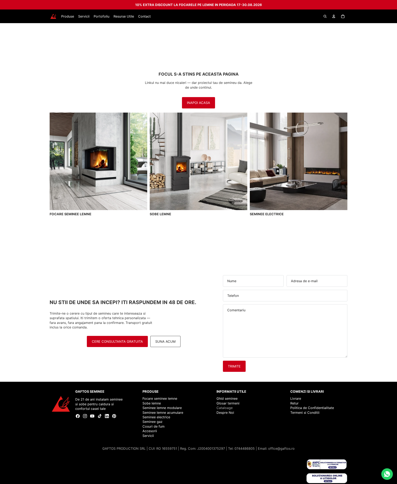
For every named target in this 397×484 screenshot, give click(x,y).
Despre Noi (225, 412)
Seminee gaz (152, 422)
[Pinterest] (114, 416)
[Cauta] (325, 16)
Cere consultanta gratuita (117, 341)
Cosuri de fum (153, 426)
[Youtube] (92, 416)
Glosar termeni (227, 403)
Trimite (234, 366)
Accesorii (149, 431)
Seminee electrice (156, 417)
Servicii (148, 436)
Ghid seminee (227, 399)
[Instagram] (85, 416)
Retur (294, 403)
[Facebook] (77, 416)
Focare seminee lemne (159, 399)
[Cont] (333, 16)
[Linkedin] (106, 416)
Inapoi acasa (198, 103)
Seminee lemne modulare (162, 408)
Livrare (295, 399)
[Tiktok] (99, 416)
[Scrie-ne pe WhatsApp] (387, 474)
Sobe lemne (151, 403)
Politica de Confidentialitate (312, 408)
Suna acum (165, 341)
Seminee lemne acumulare (162, 412)
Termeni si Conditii (304, 412)
